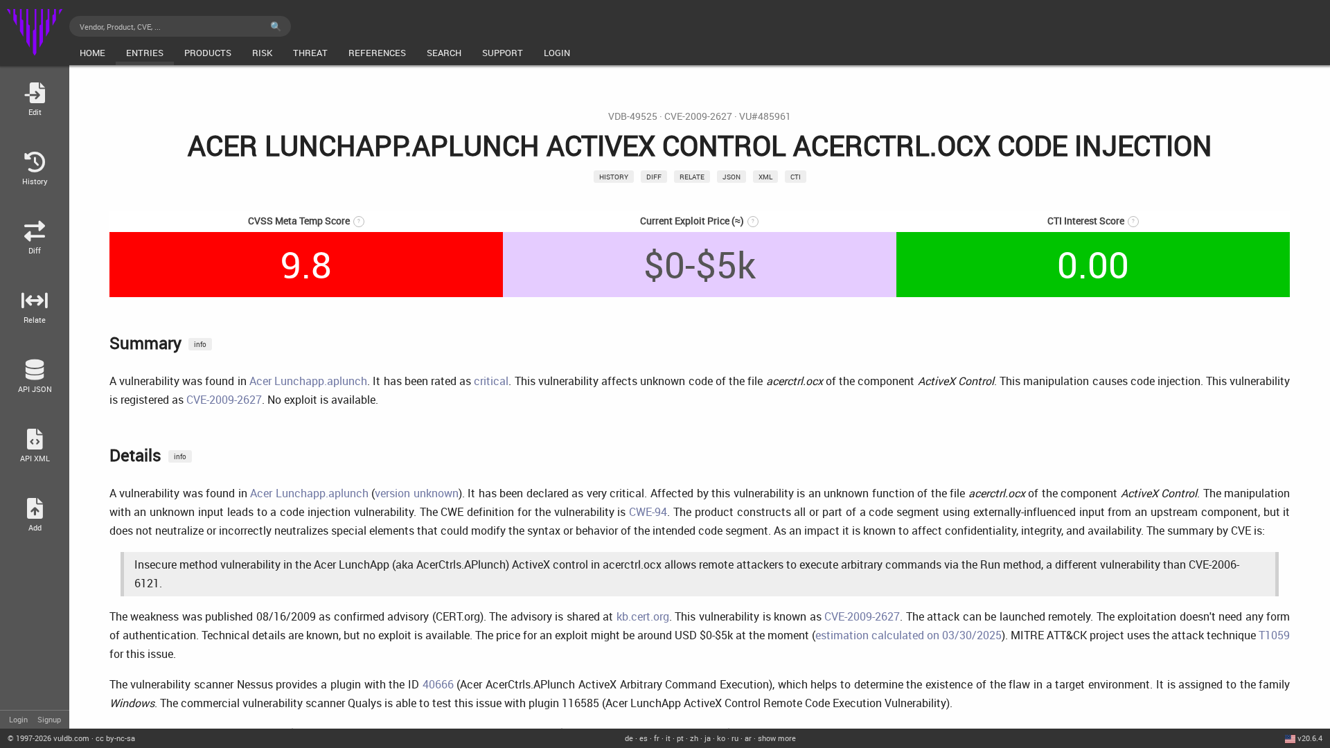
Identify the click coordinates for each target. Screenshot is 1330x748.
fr (656, 738)
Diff (654, 176)
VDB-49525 (632, 116)
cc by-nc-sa (115, 738)
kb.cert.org (643, 616)
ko (721, 738)
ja (707, 738)
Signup (49, 719)
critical (491, 381)
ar (748, 738)
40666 (438, 684)
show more (777, 738)
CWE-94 (648, 511)
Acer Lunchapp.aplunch (308, 381)
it (668, 738)
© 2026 (48, 738)
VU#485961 (765, 116)
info (200, 344)
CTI (795, 176)
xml (765, 176)
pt (680, 738)
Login (18, 719)
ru (735, 738)
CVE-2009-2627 (698, 116)
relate (692, 176)
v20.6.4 (1309, 738)
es (643, 738)
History (613, 176)
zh (694, 738)
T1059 (1274, 635)
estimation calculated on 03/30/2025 (908, 635)
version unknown (417, 493)
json (731, 176)
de (629, 738)
